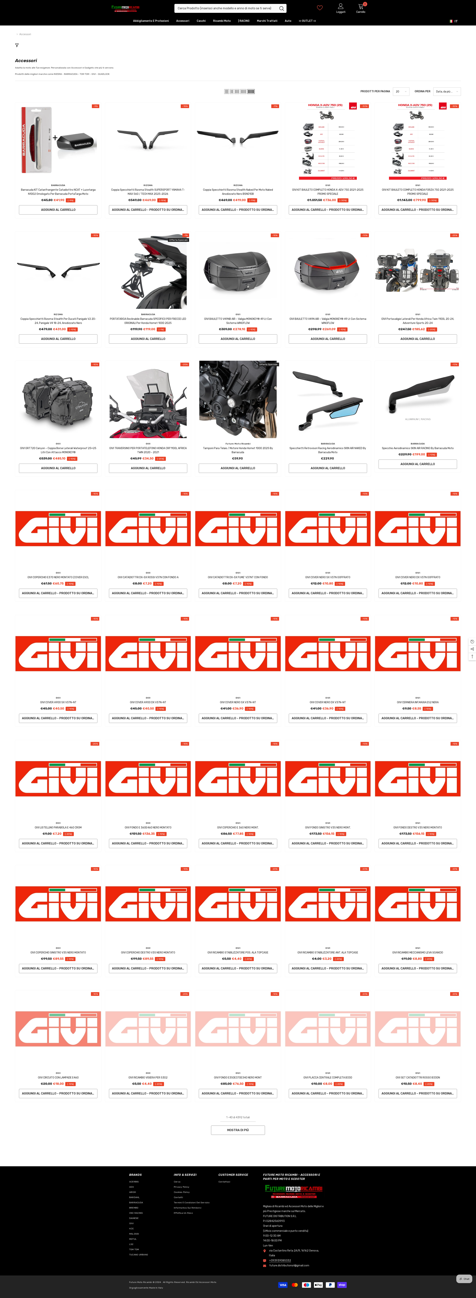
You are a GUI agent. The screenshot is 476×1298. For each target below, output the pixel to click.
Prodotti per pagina (375, 91)
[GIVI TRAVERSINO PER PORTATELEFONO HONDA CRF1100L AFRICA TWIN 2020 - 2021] (148, 399)
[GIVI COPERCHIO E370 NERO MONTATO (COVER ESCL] (58, 528)
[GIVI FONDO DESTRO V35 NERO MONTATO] (418, 778)
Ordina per (422, 91)
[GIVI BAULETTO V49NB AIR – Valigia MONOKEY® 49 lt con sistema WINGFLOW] (238, 270)
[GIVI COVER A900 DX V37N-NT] (148, 653)
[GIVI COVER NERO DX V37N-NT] (328, 653)
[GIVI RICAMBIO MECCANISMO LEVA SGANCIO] (418, 903)
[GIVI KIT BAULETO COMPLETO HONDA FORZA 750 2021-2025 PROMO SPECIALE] (418, 141)
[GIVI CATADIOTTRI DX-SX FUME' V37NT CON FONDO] (238, 528)
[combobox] (225, 8)
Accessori (25, 34)
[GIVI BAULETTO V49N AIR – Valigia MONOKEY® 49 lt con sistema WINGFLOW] (328, 270)
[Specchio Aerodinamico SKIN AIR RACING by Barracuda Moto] (418, 399)
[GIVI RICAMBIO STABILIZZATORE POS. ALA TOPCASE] (238, 903)
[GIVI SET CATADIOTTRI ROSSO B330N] (418, 1028)
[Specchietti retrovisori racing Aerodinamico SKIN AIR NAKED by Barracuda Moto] (328, 399)
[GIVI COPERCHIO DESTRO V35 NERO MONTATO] (148, 903)
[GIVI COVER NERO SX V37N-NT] (238, 653)
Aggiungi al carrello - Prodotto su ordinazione (149, 210)
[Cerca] (230, 8)
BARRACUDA (58, 185)
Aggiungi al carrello (58, 210)
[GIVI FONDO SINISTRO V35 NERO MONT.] (328, 778)
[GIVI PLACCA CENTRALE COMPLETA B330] (328, 1028)
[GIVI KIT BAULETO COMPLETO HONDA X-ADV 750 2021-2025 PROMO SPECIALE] (328, 141)
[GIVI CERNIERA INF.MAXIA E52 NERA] (418, 653)
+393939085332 (280, 1260)
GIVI (327, 185)
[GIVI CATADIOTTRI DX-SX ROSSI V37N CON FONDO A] (148, 528)
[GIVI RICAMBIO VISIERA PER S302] (148, 1028)
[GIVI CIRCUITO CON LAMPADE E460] (58, 1028)
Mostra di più (238, 1130)
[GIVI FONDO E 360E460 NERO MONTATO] (148, 778)
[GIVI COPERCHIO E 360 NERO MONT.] (238, 778)
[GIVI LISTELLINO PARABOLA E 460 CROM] (58, 778)
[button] (226, 91)
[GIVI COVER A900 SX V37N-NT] (58, 653)
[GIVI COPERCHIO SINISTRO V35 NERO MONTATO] (58, 903)
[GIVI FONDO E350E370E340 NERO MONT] (238, 1028)
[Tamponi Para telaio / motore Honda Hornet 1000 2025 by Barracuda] (238, 399)
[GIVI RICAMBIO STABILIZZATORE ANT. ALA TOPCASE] (328, 903)
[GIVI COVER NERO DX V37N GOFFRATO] (418, 528)
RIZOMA (148, 185)
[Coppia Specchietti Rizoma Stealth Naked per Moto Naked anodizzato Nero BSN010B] (238, 141)
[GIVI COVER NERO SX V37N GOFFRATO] (328, 528)
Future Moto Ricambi (238, 443)
